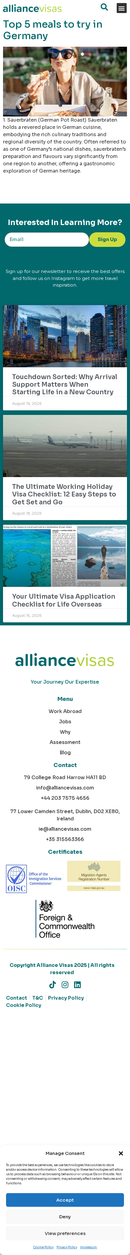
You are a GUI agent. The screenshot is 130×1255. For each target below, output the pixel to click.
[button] (121, 1153)
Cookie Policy (43, 1247)
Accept (65, 1200)
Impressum (88, 1247)
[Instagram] (65, 984)
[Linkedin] (77, 984)
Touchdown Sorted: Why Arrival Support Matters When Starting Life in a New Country (64, 384)
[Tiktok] (53, 984)
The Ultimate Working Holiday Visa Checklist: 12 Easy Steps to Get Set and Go (64, 494)
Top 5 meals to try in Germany (52, 30)
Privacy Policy (67, 1247)
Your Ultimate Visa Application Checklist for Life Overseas (63, 600)
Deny (65, 1217)
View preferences (65, 1233)
